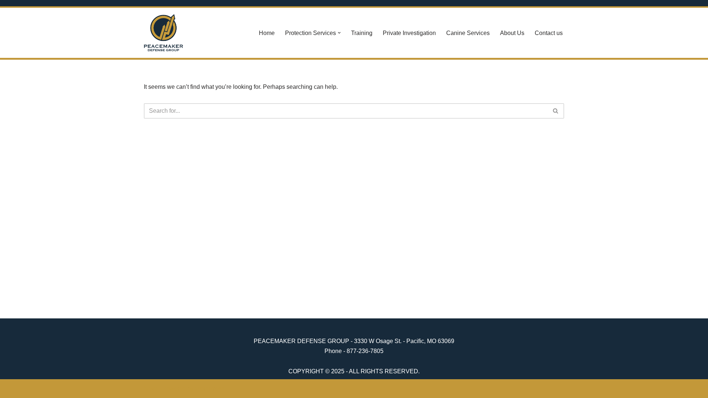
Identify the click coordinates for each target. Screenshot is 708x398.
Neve (151, 388)
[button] (339, 32)
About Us (512, 33)
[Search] (556, 111)
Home (267, 33)
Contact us (549, 33)
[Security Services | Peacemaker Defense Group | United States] (163, 32)
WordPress (209, 388)
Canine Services (468, 33)
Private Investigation (409, 33)
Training (361, 33)
